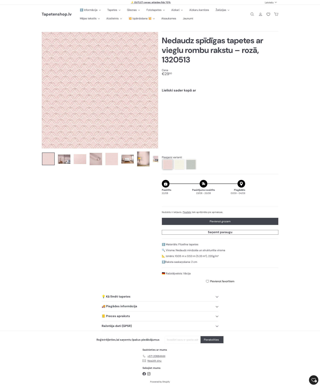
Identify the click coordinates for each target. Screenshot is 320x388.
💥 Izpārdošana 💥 (140, 18)
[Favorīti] (268, 14)
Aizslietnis (112, 18)
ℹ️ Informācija (89, 10)
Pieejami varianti (172, 157)
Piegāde (187, 212)
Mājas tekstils (88, 18)
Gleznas (132, 10)
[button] (168, 165)
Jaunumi (188, 18)
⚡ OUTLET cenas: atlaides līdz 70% (151, 2)
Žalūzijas (221, 10)
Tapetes (112, 10)
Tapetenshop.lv (57, 14)
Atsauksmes (168, 18)
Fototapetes (154, 10)
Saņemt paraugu (220, 232)
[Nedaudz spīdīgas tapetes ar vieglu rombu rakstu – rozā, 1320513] (220, 106)
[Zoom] (100, 90)
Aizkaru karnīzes (199, 10)
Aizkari (175, 10)
